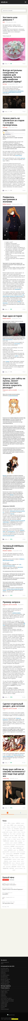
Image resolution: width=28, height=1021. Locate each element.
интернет (16, 853)
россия (13, 863)
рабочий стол (7, 863)
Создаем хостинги (4, 1002)
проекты (18, 861)
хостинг (11, 868)
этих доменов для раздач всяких (12, 565)
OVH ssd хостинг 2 (4, 977)
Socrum (3, 902)
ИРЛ (4, 22)
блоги (11, 848)
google (21, 830)
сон (10, 864)
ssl (11, 839)
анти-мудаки (17, 343)
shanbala (4, 839)
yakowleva (15, 842)
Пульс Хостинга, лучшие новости (7, 999)
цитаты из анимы (19, 868)
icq (8, 833)
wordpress (7, 842)
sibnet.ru (8, 839)
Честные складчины (5, 980)
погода (14, 861)
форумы (19, 866)
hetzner (19, 832)
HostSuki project (4, 1003)
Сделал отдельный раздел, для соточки (14, 704)
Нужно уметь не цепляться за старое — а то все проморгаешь (13, 121)
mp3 (15, 835)
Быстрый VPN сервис (5, 990)
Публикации (12, 879)
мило (10, 857)
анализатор (7, 846)
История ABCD (4, 1006)
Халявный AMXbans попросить (13, 547)
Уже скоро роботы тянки (7, 903)
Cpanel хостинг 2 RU (5, 971)
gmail (17, 830)
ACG (5, 825)
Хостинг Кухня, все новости (6, 998)
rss (19, 837)
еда (17, 850)
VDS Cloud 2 (3, 973)
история (22, 853)
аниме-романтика (19, 846)
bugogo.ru (8, 827)
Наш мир (5, 127)
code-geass (13, 827)
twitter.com (6, 841)
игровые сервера (9, 853)
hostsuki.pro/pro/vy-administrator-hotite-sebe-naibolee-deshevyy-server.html (13, 91)
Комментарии (5, 879)
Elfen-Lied (5, 828)
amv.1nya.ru (20, 567)
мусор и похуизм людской (8, 535)
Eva (12, 828)
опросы (6, 861)
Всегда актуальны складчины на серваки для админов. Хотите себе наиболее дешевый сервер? (12, 76)
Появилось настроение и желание (10, 199)
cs (17, 827)
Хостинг (5, 84)
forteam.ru (22, 559)
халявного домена (16, 612)
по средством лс (11, 531)
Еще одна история (12, 315)
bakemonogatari (20, 825)
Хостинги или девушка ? (10, 18)
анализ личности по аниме (9, 844)
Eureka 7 (9, 828)
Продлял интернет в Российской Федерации (12, 889)
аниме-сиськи (6, 848)
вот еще (12, 513)
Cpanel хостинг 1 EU (5, 969)
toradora (23, 839)
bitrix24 (19, 301)
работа (22, 861)
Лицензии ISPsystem (5, 1009)
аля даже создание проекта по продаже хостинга (13, 295)
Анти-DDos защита (4, 968)
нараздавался (18, 289)
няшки (22, 859)
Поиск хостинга (4, 996)
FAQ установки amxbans (8, 560)
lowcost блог (3, 994)
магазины (16, 855)
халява (23, 866)
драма (15, 850)
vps (23, 841)
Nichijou (19, 835)
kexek (23, 833)
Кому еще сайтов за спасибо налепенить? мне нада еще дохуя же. (14, 772)
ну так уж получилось (13, 395)
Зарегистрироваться (5, 962)
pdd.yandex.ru (14, 837)
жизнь (21, 850)
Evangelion (16, 828)
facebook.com (22, 828)
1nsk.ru (5, 823)
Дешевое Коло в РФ (5, 983)
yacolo (11, 842)
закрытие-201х (13, 851)
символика (6, 864)
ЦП (24, 868)
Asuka (15, 825)
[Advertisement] (11, 931)
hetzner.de (23, 832)
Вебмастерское (7, 204)
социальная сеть (20, 864)
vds (16, 841)
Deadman (20, 827)
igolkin (3, 897)
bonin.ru (4, 827)
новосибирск (7, 859)
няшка (18, 859)
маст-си (5, 857)
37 (3, 898)
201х (9, 823)
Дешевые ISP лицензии (5, 979)
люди (11, 855)
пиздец (10, 861)
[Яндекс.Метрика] (11, 1014)
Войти (2, 963)
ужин (4, 866)
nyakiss (9, 837)
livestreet (6, 835)
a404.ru (18, 823)
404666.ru (13, 823)
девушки (19, 848)
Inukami (14, 833)
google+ (11, 832)
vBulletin (12, 841)
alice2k (8, 825)
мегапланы (5, 302)
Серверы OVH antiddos (5, 981)
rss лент (12, 494)
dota (24, 827)
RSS (8, 906)
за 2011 (16, 356)
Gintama (13, 830)
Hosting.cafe (3, 995)
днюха (5, 850)
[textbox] (14, 10)
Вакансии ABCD (4, 1005)
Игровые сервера (7, 550)
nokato (6, 837)
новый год (14, 859)
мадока (21, 855)
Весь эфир (4, 906)
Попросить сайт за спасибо (10, 390)
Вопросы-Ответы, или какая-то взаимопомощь (13, 755)
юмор (14, 870)
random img (6, 778)
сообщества (14, 864)
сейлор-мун (18, 863)
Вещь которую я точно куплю (8, 884)
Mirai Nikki (12, 835)
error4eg (5, 63)
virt (3, 888)
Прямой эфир (8, 877)
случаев (7, 361)
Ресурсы (4, 475)
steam (14, 839)
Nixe (23, 835)
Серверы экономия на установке (7, 1000)
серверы (22, 863)
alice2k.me (4, 2)
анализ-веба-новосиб (20, 844)
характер (5, 868)
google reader (6, 832)
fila (5, 830)
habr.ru (15, 832)
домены (10, 850)
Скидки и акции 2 (4, 992)
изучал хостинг (18, 155)
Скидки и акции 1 (4, 991)
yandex (20, 843)
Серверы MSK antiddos (5, 984)
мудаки (13, 857)
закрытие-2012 (6, 851)
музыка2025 (5, 894)
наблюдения (22, 857)
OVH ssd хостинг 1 (4, 976)
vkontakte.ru (20, 841)
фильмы (14, 866)
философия (8, 866)
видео (14, 848)
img (11, 833)
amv (11, 825)
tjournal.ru (19, 839)
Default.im (3, 1007)
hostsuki (5, 833)
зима (4, 853)
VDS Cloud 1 (3, 972)
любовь (7, 855)
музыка (17, 857)
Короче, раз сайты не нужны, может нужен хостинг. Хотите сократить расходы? (14, 383)
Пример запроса (11, 602)
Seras (22, 837)
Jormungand (18, 833)
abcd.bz (22, 823)
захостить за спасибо (21, 851)
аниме (12, 846)
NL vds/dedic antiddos (5, 975)
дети (23, 848)
